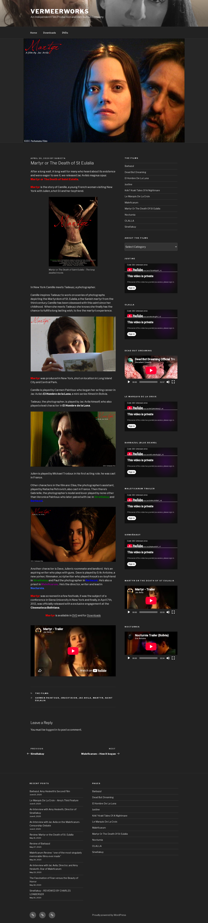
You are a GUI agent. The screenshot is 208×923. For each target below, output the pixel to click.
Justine (128, 184)
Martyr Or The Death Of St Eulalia (142, 208)
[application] (151, 278)
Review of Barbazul (40, 843)
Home (33, 32)
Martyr (98, 698)
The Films (42, 693)
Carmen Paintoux (47, 698)
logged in (51, 729)
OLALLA (129, 220)
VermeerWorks (60, 11)
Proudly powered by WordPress (109, 915)
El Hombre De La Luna (137, 178)
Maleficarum (131, 202)
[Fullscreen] (173, 382)
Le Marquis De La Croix (137, 196)
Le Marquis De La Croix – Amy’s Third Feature (54, 800)
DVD (74, 615)
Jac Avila (85, 698)
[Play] (128, 382)
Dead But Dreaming (135, 172)
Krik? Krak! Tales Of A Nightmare (142, 190)
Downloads (49, 32)
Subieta (60, 158)
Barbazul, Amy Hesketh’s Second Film (50, 791)
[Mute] (168, 382)
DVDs (65, 32)
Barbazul (129, 166)
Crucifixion (69, 698)
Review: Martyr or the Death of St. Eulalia (51, 834)
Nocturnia (130, 214)
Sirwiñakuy (130, 226)
